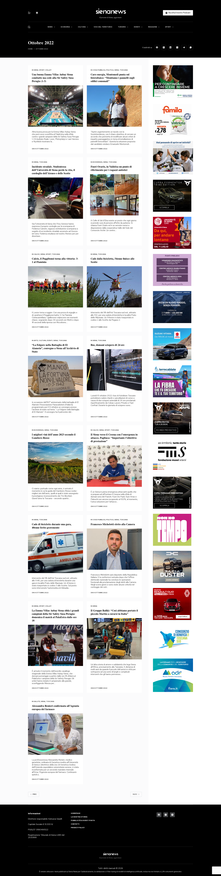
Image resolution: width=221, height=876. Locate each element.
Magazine (152, 27)
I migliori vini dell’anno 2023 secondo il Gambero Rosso (54, 436)
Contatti (75, 824)
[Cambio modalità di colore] (37, 13)
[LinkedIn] (170, 47)
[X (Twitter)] (163, 47)
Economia (65, 27)
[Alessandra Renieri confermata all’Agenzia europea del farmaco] (55, 734)
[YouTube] (172, 814)
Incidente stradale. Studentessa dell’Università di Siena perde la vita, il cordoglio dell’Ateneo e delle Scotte (53, 170)
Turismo (122, 27)
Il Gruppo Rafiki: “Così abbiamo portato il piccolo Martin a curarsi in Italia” (114, 612)
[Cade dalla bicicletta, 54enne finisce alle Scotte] (114, 287)
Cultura (82, 27)
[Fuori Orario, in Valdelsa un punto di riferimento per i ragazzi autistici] (114, 195)
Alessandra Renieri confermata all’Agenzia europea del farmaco (55, 707)
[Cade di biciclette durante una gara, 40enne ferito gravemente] (55, 552)
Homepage (75, 813)
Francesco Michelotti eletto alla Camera (113, 524)
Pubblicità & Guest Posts (83, 820)
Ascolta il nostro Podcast (179, 12)
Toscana (124, 70)
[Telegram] (183, 47)
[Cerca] (29, 27)
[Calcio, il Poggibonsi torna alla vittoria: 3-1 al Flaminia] (55, 287)
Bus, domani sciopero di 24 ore (107, 345)
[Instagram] (165, 814)
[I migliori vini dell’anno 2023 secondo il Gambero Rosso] (55, 462)
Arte (36, 340)
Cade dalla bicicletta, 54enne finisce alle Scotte (112, 260)
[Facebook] (157, 47)
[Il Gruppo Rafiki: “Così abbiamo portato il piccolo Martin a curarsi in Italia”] (114, 638)
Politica (110, 70)
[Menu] (29, 13)
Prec (35, 794)
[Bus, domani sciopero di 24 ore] (114, 370)
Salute (37, 701)
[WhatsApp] (190, 47)
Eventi (137, 27)
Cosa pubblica (99, 70)
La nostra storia (79, 817)
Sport (168, 27)
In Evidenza (97, 162)
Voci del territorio (103, 27)
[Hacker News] (177, 47)
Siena (36, 70)
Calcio (37, 254)
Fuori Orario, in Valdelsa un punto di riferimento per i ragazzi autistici (111, 168)
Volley (48, 70)
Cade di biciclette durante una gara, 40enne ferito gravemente (51, 525)
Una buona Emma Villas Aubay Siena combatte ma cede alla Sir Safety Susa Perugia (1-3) (53, 78)
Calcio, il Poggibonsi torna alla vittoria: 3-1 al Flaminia (55, 260)
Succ (135, 794)
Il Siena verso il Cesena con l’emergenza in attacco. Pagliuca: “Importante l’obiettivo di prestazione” (114, 438)
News (50, 27)
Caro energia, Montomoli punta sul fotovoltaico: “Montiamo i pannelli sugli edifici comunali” (113, 78)
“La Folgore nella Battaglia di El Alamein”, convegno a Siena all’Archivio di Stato (55, 348)
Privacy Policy (78, 828)
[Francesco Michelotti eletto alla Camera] (114, 549)
